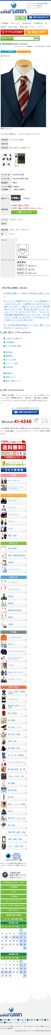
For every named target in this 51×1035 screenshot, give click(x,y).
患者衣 (10, 603)
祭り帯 (10, 797)
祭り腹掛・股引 (14, 748)
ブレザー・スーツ (15, 679)
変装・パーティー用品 (16, 804)
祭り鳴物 (11, 720)
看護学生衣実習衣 (15, 610)
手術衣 (10, 596)
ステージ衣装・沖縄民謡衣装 (16, 692)
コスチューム (13, 699)
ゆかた (10, 811)
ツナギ (10, 665)
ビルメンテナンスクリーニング (15, 658)
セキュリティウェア (15, 672)
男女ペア (11, 644)
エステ (10, 529)
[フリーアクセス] (21, 17)
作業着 (3, 27)
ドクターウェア (14, 589)
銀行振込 (9, 352)
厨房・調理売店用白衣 (16, 555)
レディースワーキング (16, 651)
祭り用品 (13, 27)
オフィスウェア (14, 480)
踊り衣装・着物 (14, 734)
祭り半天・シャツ (15, 727)
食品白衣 (28, 23)
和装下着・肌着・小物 (16, 832)
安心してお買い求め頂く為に (14, 906)
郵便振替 (9, 356)
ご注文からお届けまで (14, 338)
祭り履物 (11, 783)
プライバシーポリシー (13, 901)
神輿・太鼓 (12, 741)
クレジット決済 (12, 363)
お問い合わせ (13, 910)
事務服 (5, 23)
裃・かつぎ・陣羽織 (15, 755)
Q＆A (14, 892)
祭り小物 (11, 825)
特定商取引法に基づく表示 (13, 882)
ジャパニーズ (13, 515)
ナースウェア (13, 582)
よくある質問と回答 (13, 346)
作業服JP (26, 198)
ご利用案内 (10, 342)
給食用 (10, 562)
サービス (16, 23)
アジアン (11, 522)
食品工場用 (12, 548)
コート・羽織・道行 (15, 846)
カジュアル (11, 508)
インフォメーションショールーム (15, 488)
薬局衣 (10, 617)
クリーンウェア (14, 569)
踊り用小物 (12, 790)
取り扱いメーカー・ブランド (33, 27)
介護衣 (10, 624)
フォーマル (12, 501)
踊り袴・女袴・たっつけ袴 (16, 706)
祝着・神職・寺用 (15, 839)
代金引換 (9, 367)
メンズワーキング (15, 637)
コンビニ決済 (11, 360)
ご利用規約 (13, 896)
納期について (11, 377)
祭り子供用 (12, 713)
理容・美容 (12, 536)
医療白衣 (39, 23)
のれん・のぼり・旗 (15, 776)
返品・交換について (13, 381)
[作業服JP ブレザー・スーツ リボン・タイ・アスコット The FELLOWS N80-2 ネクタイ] (16, 198)
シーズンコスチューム (16, 762)
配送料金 (9, 373)
